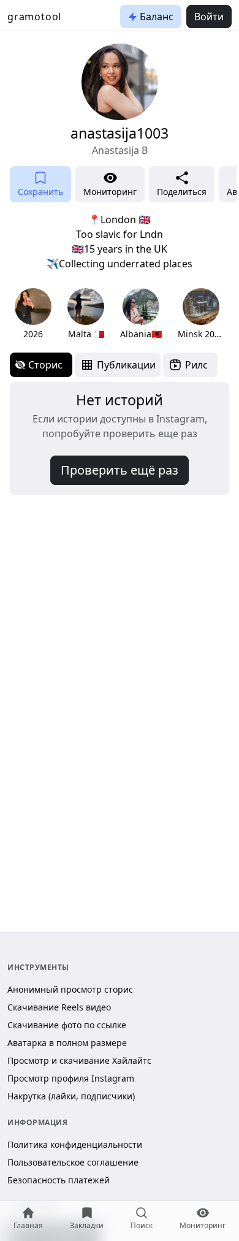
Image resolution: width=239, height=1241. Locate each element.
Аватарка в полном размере (67, 1042)
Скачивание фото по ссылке (66, 1025)
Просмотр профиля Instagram (70, 1078)
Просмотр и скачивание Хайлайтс (79, 1060)
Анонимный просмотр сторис (70, 989)
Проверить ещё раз (119, 470)
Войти (209, 16)
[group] (33, 314)
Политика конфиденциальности (74, 1144)
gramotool (34, 16)
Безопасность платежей (58, 1180)
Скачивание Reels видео (59, 1007)
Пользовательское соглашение (72, 1162)
